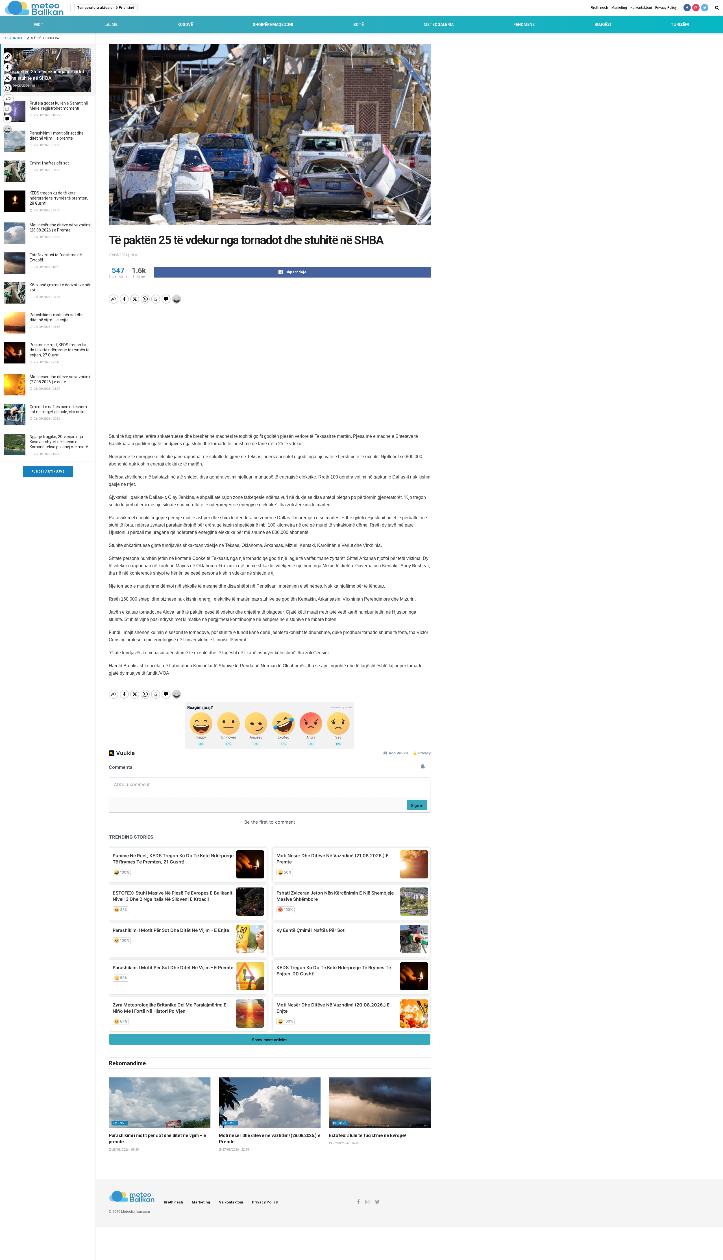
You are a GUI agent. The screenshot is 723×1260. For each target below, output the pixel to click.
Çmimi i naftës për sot (49, 163)
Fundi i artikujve (47, 471)
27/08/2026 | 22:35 (235, 1149)
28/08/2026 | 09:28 (125, 1149)
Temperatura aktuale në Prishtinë (105, 8)
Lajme (110, 24)
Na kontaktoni (641, 8)
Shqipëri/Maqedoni (273, 24)
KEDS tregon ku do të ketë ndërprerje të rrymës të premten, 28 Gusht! (59, 198)
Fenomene (524, 24)
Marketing (619, 8)
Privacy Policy (666, 8)
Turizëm (680, 24)
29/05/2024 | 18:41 (124, 255)
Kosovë (185, 24)
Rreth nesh (599, 8)
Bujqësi (602, 24)
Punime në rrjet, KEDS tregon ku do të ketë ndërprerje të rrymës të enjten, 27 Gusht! (60, 350)
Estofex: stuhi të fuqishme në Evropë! (367, 1135)
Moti (39, 24)
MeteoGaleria (439, 24)
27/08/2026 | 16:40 (345, 1143)
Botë (358, 24)
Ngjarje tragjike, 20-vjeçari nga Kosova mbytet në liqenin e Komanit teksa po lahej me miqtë (59, 441)
